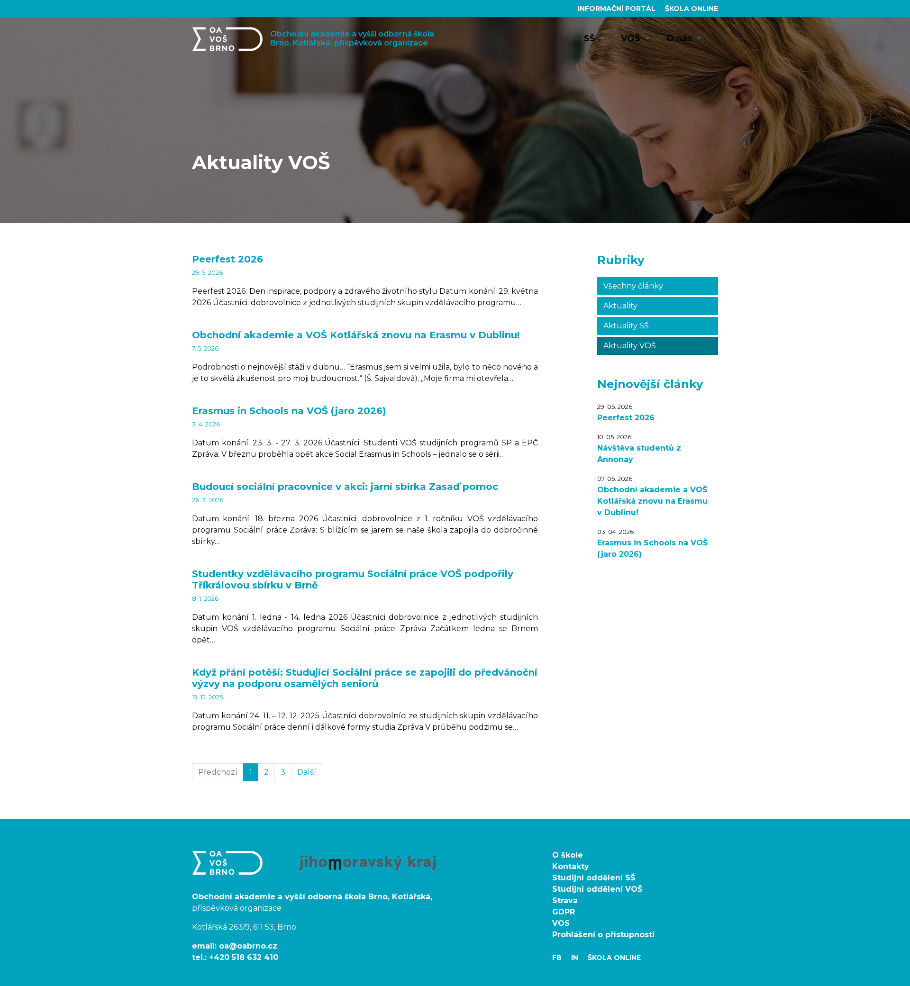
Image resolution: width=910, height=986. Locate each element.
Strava (565, 900)
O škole (567, 854)
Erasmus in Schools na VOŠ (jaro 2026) (289, 410)
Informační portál (617, 8)
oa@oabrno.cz (248, 945)
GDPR (563, 911)
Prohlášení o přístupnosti (603, 934)
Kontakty (570, 866)
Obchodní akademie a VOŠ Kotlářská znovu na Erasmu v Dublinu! (356, 335)
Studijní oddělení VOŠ (597, 889)
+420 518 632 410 (243, 957)
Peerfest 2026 (227, 259)
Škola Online (691, 8)
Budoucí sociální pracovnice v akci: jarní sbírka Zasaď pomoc (345, 486)
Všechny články (633, 285)
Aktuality (620, 305)
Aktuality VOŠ (629, 345)
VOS (561, 923)
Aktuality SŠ (626, 325)
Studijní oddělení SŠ (593, 877)
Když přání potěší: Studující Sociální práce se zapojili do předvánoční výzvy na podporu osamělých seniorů (364, 678)
